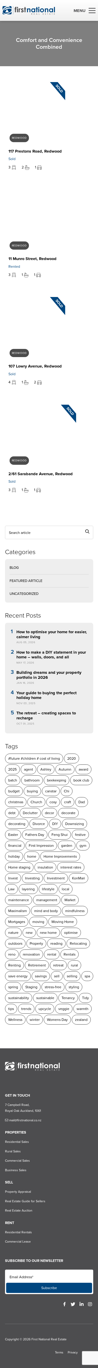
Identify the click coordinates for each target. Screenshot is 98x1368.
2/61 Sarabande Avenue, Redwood (40, 474)
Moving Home (63, 921)
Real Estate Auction (18, 1210)
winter (35, 1019)
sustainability (18, 997)
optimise (71, 932)
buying (32, 791)
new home (48, 932)
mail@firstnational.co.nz (24, 1120)
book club (81, 780)
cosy (53, 802)
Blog (14, 567)
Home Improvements (60, 856)
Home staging (19, 867)
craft (67, 802)
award (83, 769)
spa (87, 976)
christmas (15, 802)
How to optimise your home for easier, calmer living (51, 634)
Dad (81, 802)
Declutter (30, 812)
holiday (14, 856)
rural (74, 965)
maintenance (18, 900)
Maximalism (17, 910)
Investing (32, 878)
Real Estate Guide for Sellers (25, 1201)
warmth (82, 1008)
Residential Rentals (18, 1232)
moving (38, 921)
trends (26, 1008)
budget (14, 791)
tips (11, 1008)
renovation (31, 954)
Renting (14, 965)
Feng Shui (60, 834)
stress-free (53, 987)
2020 (71, 758)
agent (28, 769)
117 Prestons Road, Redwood (35, 151)
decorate (68, 812)
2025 (12, 769)
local (65, 889)
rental (51, 954)
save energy (18, 976)
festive (80, 834)
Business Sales (15, 1170)
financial (14, 845)
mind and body (46, 910)
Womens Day (57, 1019)
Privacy (73, 1352)
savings (41, 976)
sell (56, 976)
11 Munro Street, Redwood (32, 259)
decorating (16, 823)
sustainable (45, 997)
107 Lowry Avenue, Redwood (35, 366)
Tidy (85, 997)
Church (36, 802)
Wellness (15, 1019)
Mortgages (16, 921)
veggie (63, 1008)
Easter (13, 834)
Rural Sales (13, 1151)
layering (28, 889)
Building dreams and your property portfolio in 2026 (48, 675)
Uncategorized (24, 593)
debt (11, 812)
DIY (55, 823)
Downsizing (74, 823)
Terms (59, 1352)
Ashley (45, 769)
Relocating (78, 943)
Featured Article (26, 580)
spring (13, 987)
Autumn (65, 769)
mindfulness (75, 910)
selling (72, 976)
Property (36, 943)
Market (69, 900)
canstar (51, 791)
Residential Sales (17, 1141)
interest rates (70, 867)
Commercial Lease (18, 1241)
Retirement (37, 965)
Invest (13, 878)
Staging (31, 987)
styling (74, 987)
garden (66, 845)
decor (49, 812)
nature (13, 932)
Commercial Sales (17, 1160)
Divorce (39, 823)
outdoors (15, 943)
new (29, 932)
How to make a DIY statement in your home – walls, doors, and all (51, 655)
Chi (66, 791)
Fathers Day (34, 834)
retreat (58, 965)
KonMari (78, 878)
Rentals (69, 954)
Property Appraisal (18, 1191)
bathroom (32, 780)
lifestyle (48, 889)
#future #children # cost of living (34, 758)
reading (56, 943)
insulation (45, 867)
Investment (56, 878)
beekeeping (56, 780)
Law (11, 889)
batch (12, 780)
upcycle (45, 1008)
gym (83, 845)
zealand (81, 1019)
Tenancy (68, 997)
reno (11, 954)
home (31, 856)
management (46, 900)
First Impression (41, 845)
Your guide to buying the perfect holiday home (46, 695)
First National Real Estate (49, 1339)
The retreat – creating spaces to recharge (46, 716)
